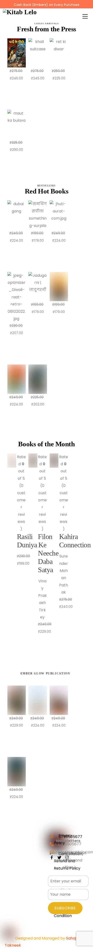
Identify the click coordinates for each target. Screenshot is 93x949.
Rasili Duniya (27, 541)
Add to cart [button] (19, 95)
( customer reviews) (21, 507)
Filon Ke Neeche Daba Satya (48, 553)
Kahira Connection (75, 541)
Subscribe (65, 908)
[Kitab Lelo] (20, 11)
